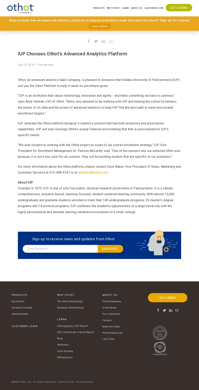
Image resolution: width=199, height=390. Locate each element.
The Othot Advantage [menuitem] (70, 301)
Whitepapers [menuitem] (65, 357)
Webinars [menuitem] (63, 344)
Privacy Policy (84, 382)
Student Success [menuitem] (22, 307)
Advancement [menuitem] (20, 313)
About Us (136, 8)
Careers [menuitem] (107, 320)
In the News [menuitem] (109, 307)
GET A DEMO (167, 297)
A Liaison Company (45, 382)
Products (99, 8)
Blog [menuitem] (60, 338)
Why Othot (113, 8)
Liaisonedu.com (154, 8)
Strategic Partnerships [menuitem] (70, 307)
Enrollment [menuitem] (18, 301)
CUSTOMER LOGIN (25, 326)
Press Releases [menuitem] (111, 301)
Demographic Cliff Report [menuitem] (72, 325)
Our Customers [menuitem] (111, 313)
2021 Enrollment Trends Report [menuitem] (75, 332)
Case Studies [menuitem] (65, 351)
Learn (125, 8)
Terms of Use (66, 382)
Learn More (100, 26)
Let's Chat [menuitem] (108, 339)
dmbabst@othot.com (93, 172)
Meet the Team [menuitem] (111, 326)
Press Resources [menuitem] (112, 332)
